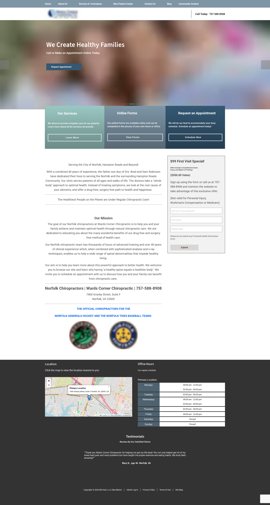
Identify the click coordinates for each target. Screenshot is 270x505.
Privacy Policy (149, 490)
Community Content (189, 4)
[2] (131, 106)
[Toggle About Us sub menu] (70, 4)
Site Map (179, 490)
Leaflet (104, 415)
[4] (145, 106)
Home (48, 4)
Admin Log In (132, 490)
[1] (125, 106)
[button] (89, 398)
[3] (138, 106)
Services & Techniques (90, 4)
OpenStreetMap (116, 415)
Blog (169, 4)
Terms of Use (165, 490)
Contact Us (150, 4)
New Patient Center (123, 4)
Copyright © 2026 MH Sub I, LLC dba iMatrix (103, 490)
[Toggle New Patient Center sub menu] (136, 4)
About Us (62, 4)
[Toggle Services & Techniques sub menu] (104, 4)
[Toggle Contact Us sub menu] (158, 4)
